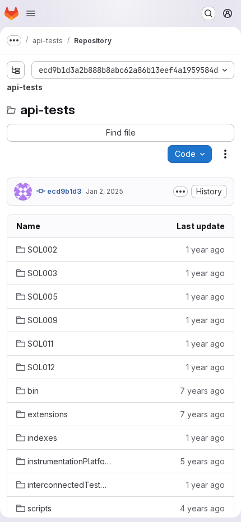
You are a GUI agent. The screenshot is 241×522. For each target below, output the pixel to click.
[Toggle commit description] (180, 192)
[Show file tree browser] (16, 70)
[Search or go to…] (208, 13)
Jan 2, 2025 (104, 191)
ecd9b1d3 (63, 191)
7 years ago (202, 390)
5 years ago (202, 461)
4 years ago (202, 508)
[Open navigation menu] (31, 13)
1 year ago (205, 249)
